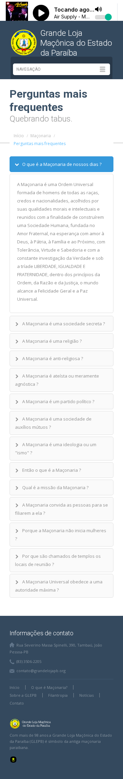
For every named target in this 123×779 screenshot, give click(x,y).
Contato (17, 703)
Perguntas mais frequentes (40, 143)
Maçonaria (40, 136)
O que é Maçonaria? (49, 687)
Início (19, 136)
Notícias (86, 695)
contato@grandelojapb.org (41, 670)
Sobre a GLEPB (23, 695)
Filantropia (58, 695)
